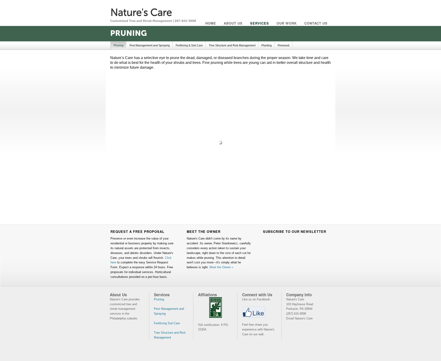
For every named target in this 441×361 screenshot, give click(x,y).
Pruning (119, 45)
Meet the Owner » (221, 267)
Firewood (283, 45)
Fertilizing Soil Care (167, 323)
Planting (266, 45)
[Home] (141, 11)
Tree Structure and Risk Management (232, 45)
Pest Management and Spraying (150, 45)
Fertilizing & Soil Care (189, 45)
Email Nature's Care (299, 318)
